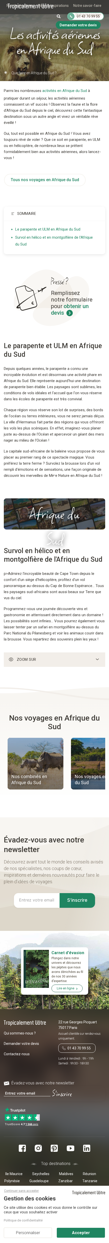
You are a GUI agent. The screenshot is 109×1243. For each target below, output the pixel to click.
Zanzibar (65, 1181)
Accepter (81, 1232)
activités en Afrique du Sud (64, 90)
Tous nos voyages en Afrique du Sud (45, 179)
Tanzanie (89, 1181)
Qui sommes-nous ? (20, 1033)
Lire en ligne (65, 988)
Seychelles (40, 1174)
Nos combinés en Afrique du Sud (29, 779)
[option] (35, 764)
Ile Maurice (14, 1174)
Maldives (66, 1174)
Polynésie (12, 1181)
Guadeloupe (39, 1181)
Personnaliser (28, 1232)
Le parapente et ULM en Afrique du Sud (47, 229)
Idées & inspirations (53, 6)
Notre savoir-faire (87, 6)
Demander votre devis (21, 1044)
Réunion (89, 1174)
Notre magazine (88, 14)
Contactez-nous (17, 1054)
